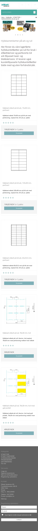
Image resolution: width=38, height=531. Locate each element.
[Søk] (28, 5)
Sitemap (4, 499)
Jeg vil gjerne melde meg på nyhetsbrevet (18, 514)
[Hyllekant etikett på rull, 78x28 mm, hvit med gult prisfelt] (19, 385)
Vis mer (3, 463)
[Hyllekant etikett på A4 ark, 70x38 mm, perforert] (19, 88)
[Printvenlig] (36, 17)
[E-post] (19, 511)
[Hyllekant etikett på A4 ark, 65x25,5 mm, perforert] (19, 237)
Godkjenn (19, 519)
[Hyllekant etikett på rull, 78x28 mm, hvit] (19, 312)
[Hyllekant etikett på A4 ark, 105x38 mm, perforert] (19, 162)
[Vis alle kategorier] (34, 12)
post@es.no (10, 496)
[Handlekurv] (35, 5)
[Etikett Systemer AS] (5, 5)
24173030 (10, 494)
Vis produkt (19, 133)
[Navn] (19, 507)
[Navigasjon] (22, 5)
